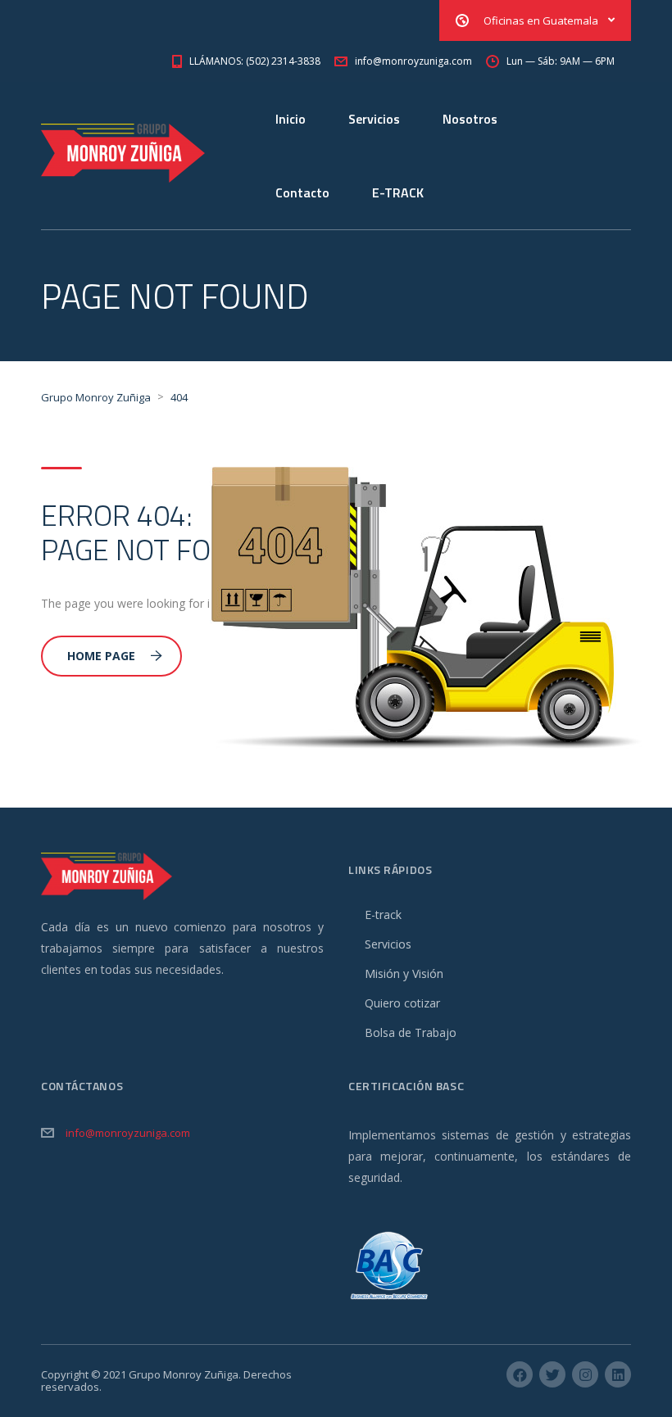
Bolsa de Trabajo (410, 1032)
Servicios (374, 119)
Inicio (290, 119)
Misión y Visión (404, 973)
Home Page (101, 655)
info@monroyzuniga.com (128, 1132)
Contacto (302, 192)
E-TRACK (398, 192)
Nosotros (470, 119)
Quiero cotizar (402, 1003)
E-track (383, 914)
